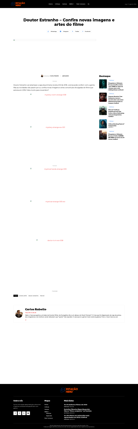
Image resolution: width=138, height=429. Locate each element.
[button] (88, 4)
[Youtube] (28, 413)
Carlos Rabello (54, 76)
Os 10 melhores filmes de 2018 (75, 405)
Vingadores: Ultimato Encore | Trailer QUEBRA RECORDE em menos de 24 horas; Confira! (116, 136)
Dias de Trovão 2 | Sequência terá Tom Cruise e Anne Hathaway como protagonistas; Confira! (116, 113)
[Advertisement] (112, 49)
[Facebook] (25, 319)
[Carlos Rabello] (42, 76)
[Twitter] (24, 413)
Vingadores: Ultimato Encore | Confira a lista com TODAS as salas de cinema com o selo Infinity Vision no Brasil (115, 86)
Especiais (66, 406)
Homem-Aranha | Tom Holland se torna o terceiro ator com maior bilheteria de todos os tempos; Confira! (115, 100)
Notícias (111, 80)
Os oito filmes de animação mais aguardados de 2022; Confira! (76, 416)
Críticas (111, 121)
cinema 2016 (23, 295)
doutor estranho (33, 295)
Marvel (42, 295)
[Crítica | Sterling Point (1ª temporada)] (103, 123)
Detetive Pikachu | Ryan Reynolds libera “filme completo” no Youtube (78, 410)
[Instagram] (19, 413)
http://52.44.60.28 (30, 312)
